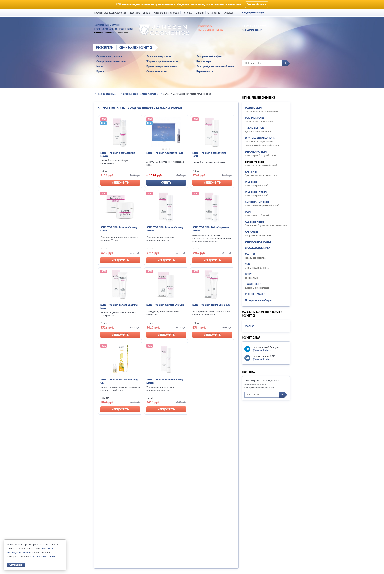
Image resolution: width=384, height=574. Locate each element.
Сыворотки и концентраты (111, 61)
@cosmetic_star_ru (262, 359)
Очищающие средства (109, 56)
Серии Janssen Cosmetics (135, 48)
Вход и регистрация (253, 12)
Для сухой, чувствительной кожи (215, 66)
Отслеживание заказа (166, 12)
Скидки (200, 12)
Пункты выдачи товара (210, 29)
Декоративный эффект (209, 56)
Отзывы (228, 12)
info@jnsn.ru (205, 25)
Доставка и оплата (140, 12)
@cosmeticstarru (261, 350)
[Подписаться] (283, 395)
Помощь (187, 12)
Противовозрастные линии (161, 66)
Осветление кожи (156, 71)
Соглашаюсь (15, 564)
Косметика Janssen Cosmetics (110, 12)
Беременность (204, 71)
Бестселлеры (104, 48)
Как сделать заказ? (252, 30)
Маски (99, 66)
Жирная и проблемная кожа (162, 61)
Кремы (100, 71)
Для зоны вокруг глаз (158, 56)
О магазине (213, 12)
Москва (249, 326)
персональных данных (42, 556)
